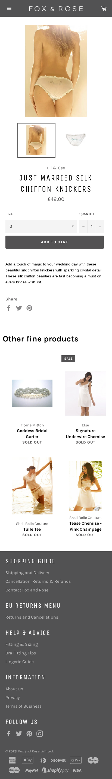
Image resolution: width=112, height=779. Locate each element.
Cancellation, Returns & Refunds (38, 581)
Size (9, 214)
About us (14, 688)
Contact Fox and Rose (26, 590)
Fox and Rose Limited (35, 751)
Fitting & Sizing (21, 644)
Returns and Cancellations (31, 617)
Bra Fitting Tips (20, 653)
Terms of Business (23, 706)
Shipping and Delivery (27, 572)
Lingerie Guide (19, 661)
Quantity (87, 214)
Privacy (12, 697)
